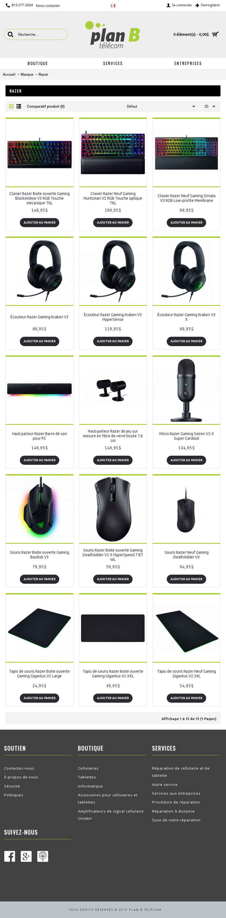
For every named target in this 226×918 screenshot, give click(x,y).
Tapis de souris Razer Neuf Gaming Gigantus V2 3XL (186, 673)
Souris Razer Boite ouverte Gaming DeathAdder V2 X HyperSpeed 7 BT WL (113, 555)
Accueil (9, 74)
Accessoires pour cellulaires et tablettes (108, 798)
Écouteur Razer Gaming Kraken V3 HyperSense (113, 317)
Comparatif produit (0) (45, 106)
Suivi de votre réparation (176, 819)
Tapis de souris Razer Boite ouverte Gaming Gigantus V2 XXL (113, 673)
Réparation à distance (173, 811)
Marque (27, 74)
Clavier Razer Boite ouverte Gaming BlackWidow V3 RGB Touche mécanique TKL (39, 198)
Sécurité (12, 786)
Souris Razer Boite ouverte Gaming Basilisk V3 (39, 554)
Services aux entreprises (176, 793)
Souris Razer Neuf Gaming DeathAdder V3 (187, 554)
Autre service (165, 784)
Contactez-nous (19, 768)
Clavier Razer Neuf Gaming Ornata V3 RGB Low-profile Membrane (187, 198)
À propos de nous (21, 777)
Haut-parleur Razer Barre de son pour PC (39, 436)
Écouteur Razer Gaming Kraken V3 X (186, 317)
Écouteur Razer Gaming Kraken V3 (39, 317)
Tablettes (87, 777)
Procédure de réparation (176, 802)
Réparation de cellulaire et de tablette (181, 772)
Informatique (90, 786)
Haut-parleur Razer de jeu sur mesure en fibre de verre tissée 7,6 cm (113, 436)
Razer (43, 74)
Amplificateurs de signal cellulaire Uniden (111, 815)
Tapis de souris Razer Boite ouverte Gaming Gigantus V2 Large (39, 673)
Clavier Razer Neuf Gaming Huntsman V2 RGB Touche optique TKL (113, 198)
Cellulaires (88, 768)
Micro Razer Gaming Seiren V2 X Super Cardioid (186, 436)
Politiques (13, 794)
